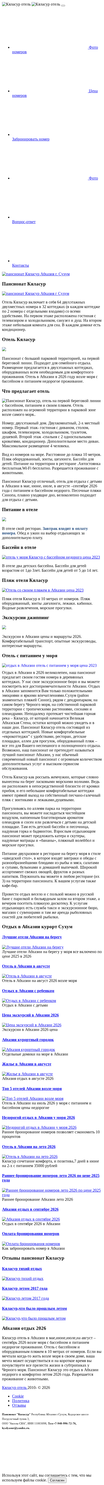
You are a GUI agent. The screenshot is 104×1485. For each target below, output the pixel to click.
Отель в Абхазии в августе (26, 966)
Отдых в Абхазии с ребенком (28, 991)
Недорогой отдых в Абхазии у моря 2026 (38, 1117)
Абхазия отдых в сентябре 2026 (30, 1209)
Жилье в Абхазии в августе (26, 1064)
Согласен (57, 1480)
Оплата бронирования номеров (30, 1233)
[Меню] (63, 5)
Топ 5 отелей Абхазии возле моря (32, 1088)
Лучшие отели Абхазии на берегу (32, 937)
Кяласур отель (15, 1387)
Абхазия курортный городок (28, 1039)
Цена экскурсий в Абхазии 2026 (30, 1015)
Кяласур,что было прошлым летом (34, 1308)
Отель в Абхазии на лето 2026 (29, 1146)
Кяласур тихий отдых (22, 1268)
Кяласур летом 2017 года (24, 1288)
